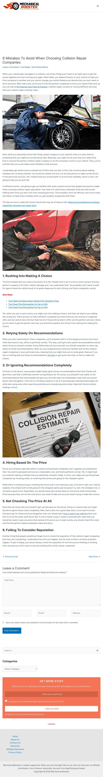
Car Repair (26, 67)
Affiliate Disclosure (15, 749)
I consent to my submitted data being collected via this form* (36, 701)
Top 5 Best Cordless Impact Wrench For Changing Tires (33, 301)
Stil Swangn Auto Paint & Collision (31, 87)
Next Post (94, 556)
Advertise (15, 746)
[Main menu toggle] (97, 6)
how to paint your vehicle (75, 513)
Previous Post (10, 556)
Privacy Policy (15, 752)
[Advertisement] (51, 30)
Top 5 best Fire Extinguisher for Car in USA (27, 304)
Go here (51, 355)
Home (15, 736)
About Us (15, 739)
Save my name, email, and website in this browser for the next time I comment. (42, 622)
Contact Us (15, 743)
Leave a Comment (11, 67)
